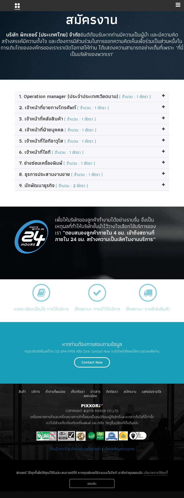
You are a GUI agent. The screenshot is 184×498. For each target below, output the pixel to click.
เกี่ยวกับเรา (78, 391)
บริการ (35, 391)
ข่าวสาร (95, 391)
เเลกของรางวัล (151, 391)
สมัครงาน (130, 391)
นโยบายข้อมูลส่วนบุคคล (119, 449)
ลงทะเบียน (90, 396)
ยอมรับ (92, 483)
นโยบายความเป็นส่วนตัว (85, 449)
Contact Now (92, 362)
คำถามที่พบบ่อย (55, 391)
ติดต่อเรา (112, 391)
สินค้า (22, 391)
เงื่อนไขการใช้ (59, 449)
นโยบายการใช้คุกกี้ (156, 472)
